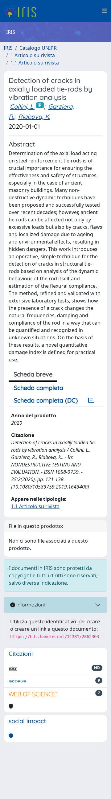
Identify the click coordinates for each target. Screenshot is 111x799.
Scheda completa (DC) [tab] (46, 400)
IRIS (8, 48)
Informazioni (30, 605)
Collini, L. (22, 106)
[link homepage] (22, 11)
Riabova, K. (34, 116)
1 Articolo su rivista (32, 55)
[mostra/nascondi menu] (104, 11)
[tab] (91, 400)
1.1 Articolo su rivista (34, 62)
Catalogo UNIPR (38, 48)
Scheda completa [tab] (38, 388)
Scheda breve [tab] (33, 374)
